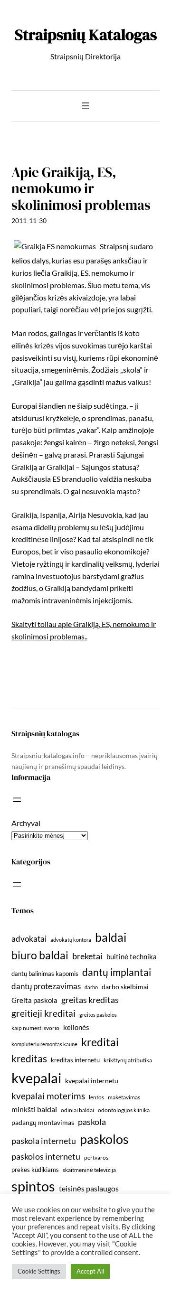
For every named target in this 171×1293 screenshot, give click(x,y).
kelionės (76, 1027)
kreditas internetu (75, 1060)
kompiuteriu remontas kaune (44, 1044)
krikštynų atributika (128, 1060)
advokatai (29, 939)
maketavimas (124, 1097)
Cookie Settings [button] (39, 1271)
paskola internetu (43, 1140)
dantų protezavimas (46, 986)
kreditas (29, 1058)
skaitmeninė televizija (89, 1169)
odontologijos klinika (124, 1110)
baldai (110, 937)
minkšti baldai (34, 1109)
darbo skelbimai (125, 987)
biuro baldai (39, 955)
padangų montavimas (42, 1122)
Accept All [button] (90, 1271)
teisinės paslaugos (89, 1188)
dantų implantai (116, 972)
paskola (92, 1122)
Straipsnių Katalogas (86, 34)
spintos (33, 1186)
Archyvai (25, 822)
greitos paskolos (98, 1015)
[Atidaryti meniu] (85, 106)
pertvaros (96, 1157)
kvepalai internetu (91, 1081)
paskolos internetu (45, 1156)
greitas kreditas (90, 999)
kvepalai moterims (48, 1096)
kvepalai (36, 1077)
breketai (87, 956)
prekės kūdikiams (35, 1169)
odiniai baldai (77, 1110)
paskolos (104, 1139)
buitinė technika (131, 956)
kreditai (100, 1042)
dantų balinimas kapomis (44, 973)
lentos (96, 1097)
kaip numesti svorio (35, 1028)
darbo (91, 987)
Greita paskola (34, 1000)
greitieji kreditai (43, 1013)
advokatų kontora (70, 940)
